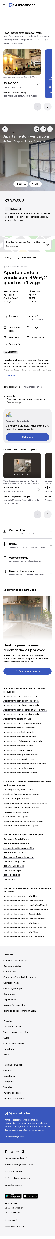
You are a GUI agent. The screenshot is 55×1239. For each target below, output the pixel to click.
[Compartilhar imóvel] (36, 129)
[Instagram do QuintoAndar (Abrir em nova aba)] (12, 1151)
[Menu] (4, 5)
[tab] (11, 387)
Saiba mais (27, 437)
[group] (22, 74)
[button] (27, 531)
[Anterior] (37, 107)
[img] (22, 62)
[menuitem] (8, 257)
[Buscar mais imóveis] (5, 129)
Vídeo (37, 184)
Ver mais (11, 376)
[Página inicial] (22, 5)
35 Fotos (22, 184)
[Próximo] (48, 107)
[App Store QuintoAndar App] (30, 1196)
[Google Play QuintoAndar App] (13, 1196)
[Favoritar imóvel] (43, 129)
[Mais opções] (50, 129)
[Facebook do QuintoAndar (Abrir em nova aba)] (6, 1151)
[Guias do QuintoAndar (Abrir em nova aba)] (17, 1151)
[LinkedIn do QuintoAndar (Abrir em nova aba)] (23, 1151)
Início (6, 258)
